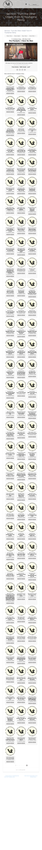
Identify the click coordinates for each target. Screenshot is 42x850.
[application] (21, 52)
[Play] (6, 60)
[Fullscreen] (35, 60)
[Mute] (34, 60)
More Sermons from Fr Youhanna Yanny (21, 64)
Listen (12, 93)
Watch (8, 93)
